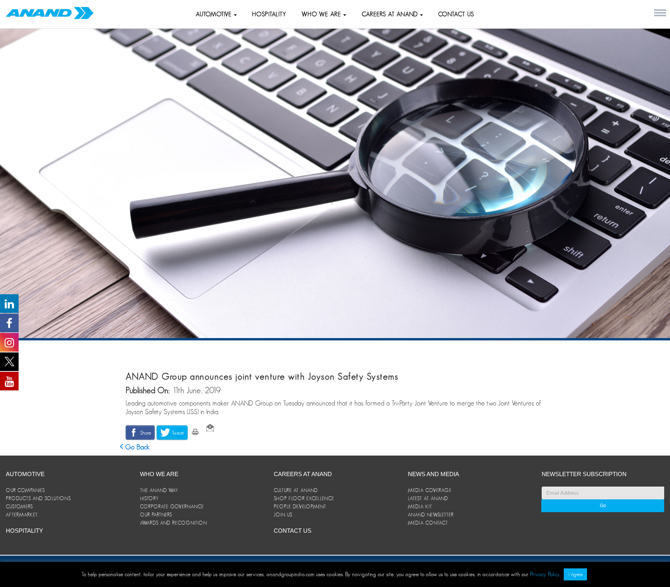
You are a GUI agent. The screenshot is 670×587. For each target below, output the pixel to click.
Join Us (283, 515)
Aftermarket (22, 515)
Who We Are (159, 474)
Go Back (136, 447)
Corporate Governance (172, 506)
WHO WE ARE (322, 14)
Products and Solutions (38, 498)
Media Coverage (430, 490)
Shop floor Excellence (304, 498)
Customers (19, 506)
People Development (300, 506)
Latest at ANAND (428, 498)
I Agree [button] (575, 574)
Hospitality (269, 14)
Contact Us (456, 14)
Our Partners (156, 515)
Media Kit (420, 506)
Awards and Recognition (173, 523)
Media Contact (428, 523)
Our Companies (25, 490)
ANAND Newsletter (431, 515)
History (149, 498)
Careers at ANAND (391, 14)
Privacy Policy (544, 574)
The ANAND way (159, 490)
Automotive (215, 14)
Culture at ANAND (296, 490)
